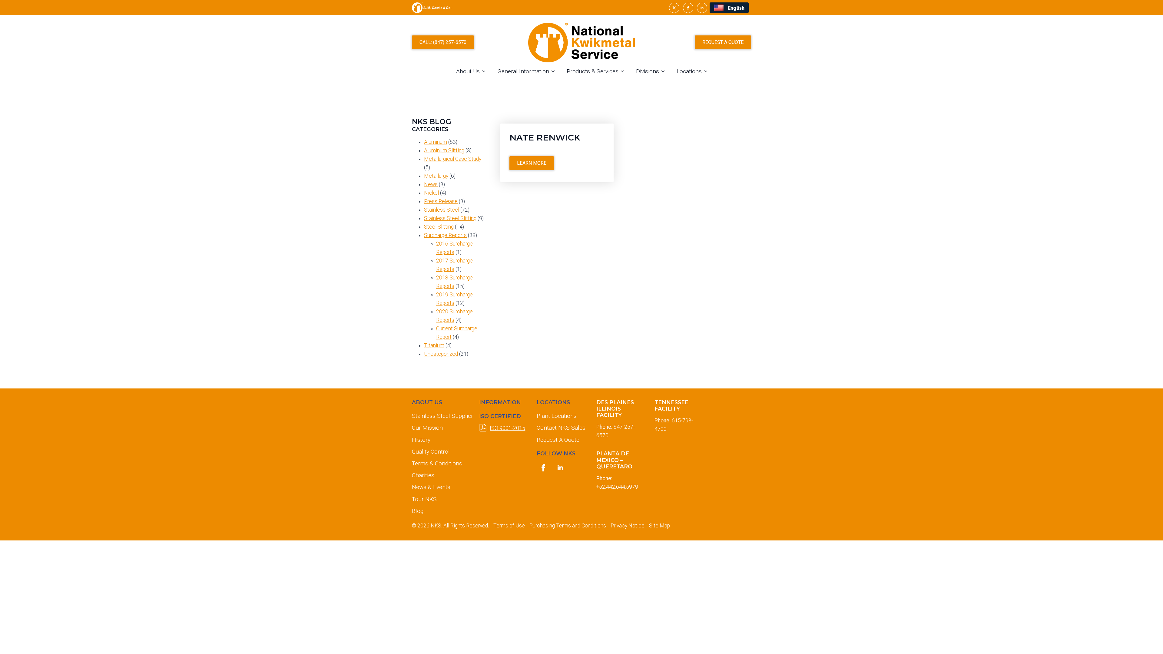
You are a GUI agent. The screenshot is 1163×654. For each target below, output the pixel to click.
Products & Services (592, 71)
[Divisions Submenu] (665, 71)
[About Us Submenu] (485, 71)
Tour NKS (424, 499)
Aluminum (435, 142)
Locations (689, 71)
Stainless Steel (441, 210)
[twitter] (674, 8)
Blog (417, 511)
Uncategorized (441, 354)
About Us (468, 71)
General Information (523, 71)
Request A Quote (558, 440)
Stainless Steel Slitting (450, 218)
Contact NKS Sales (561, 428)
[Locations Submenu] (707, 71)
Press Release (441, 201)
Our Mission (427, 428)
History (421, 440)
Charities (423, 475)
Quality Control (431, 451)
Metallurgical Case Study (452, 159)
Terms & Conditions (437, 463)
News (431, 184)
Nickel (431, 193)
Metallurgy (436, 176)
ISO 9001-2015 (507, 428)
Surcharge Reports (445, 235)
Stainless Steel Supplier (440, 416)
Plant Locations (557, 416)
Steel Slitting (439, 227)
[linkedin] (702, 8)
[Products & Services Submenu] (624, 71)
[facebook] (688, 8)
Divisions (647, 71)
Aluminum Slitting (444, 150)
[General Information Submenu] (555, 71)
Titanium (434, 345)
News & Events (431, 487)
